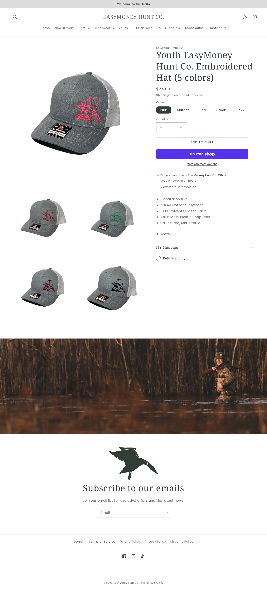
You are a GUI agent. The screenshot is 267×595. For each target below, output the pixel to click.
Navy (240, 110)
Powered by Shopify (151, 583)
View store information (178, 187)
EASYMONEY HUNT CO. (126, 583)
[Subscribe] (166, 513)
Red (203, 110)
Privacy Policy (155, 541)
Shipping (162, 95)
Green (221, 110)
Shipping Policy (182, 541)
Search (78, 541)
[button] (15, 16)
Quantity (162, 119)
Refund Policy (130, 541)
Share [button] (165, 234)
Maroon (183, 110)
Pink (163, 110)
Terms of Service (101, 541)
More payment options (202, 164)
